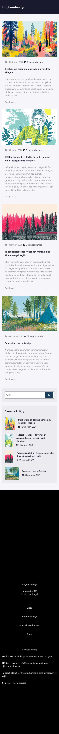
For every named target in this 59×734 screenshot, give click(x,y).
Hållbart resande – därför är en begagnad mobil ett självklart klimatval (27, 159)
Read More (10, 102)
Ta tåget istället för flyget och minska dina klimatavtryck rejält (27, 253)
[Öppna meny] (41, 7)
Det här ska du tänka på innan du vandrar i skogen (28, 70)
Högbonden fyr (13, 7)
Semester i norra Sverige (18, 343)
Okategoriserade (35, 62)
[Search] (49, 395)
